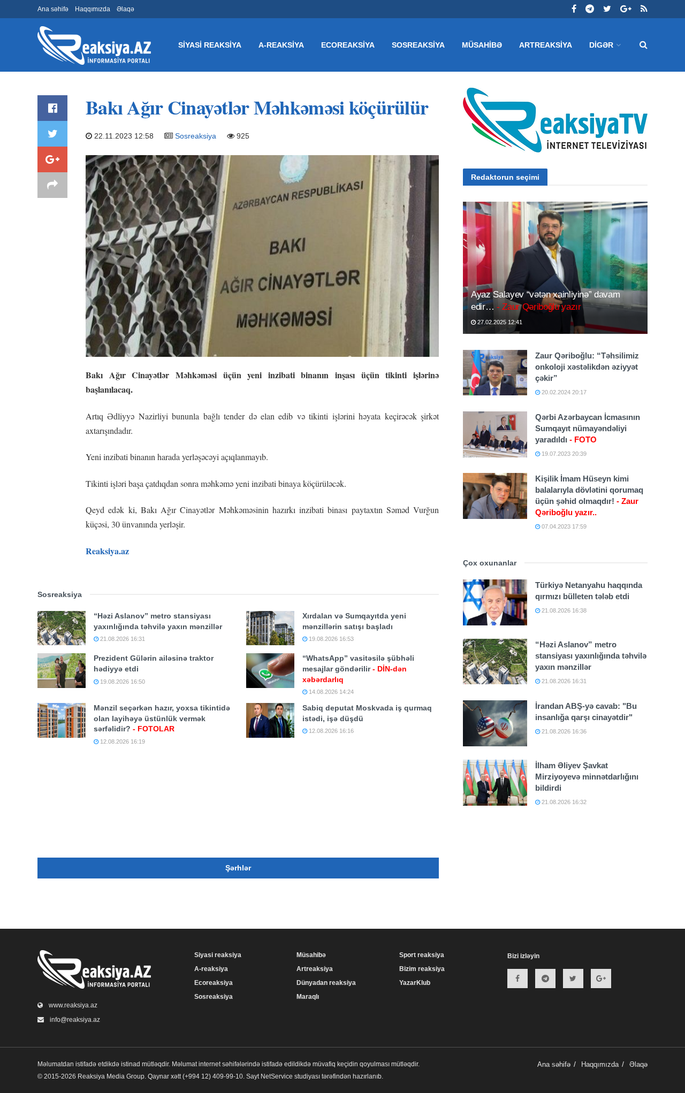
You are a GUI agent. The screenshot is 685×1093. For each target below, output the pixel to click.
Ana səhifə (52, 9)
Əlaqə (125, 9)
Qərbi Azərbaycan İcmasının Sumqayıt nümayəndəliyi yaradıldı (587, 428)
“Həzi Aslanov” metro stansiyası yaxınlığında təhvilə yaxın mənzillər (590, 655)
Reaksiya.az (107, 551)
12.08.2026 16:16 (330, 731)
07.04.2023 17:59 (563, 526)
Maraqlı (307, 996)
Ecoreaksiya (348, 45)
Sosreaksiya (418, 45)
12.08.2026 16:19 (121, 741)
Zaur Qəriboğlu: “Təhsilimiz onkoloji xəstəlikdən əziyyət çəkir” (587, 367)
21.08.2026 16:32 (563, 802)
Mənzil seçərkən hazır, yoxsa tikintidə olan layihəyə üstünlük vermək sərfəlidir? (162, 718)
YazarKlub (414, 983)
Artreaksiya (545, 45)
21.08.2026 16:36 (563, 731)
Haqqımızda (92, 9)
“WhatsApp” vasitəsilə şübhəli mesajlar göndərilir (358, 668)
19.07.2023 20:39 (563, 453)
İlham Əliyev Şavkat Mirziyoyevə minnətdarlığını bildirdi (586, 776)
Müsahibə (482, 45)
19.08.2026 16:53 (330, 639)
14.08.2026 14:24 (330, 692)
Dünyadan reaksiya (326, 983)
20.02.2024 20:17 (563, 392)
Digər (601, 45)
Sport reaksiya (421, 955)
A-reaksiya (281, 45)
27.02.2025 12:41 (499, 322)
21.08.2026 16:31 (121, 639)
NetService (277, 1076)
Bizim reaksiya (422, 969)
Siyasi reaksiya (209, 45)
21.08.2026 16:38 (563, 610)
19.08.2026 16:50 (121, 681)
